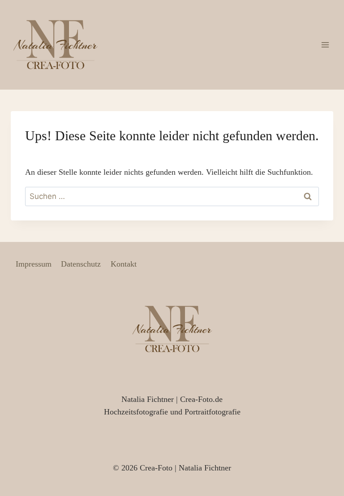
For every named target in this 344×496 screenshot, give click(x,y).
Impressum (34, 263)
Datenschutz (81, 263)
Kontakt (124, 263)
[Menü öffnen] (325, 45)
